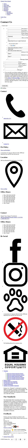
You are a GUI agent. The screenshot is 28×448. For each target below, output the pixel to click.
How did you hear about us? (15, 50)
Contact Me (4, 85)
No (14, 45)
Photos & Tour (7, 6)
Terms (9, 77)
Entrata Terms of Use (9, 436)
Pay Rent (9, 11)
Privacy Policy (16, 77)
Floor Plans (6, 5)
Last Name (25, 30)
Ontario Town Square (6, 1)
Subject (21, 66)
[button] (15, 311)
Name (20, 62)
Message (20, 69)
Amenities (6, 7)
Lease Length (20, 41)
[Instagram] (15, 286)
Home (5, 3)
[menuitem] (15, 3)
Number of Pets (18, 47)
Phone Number (23, 65)
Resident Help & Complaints (10, 381)
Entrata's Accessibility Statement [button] (11, 385)
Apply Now (3, 17)
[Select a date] (8, 39)
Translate (6, 371)
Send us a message (8, 427)
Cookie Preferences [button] (8, 384)
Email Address (22, 63)
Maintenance (10, 13)
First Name (25, 28)
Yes (11, 45)
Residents (6, 10)
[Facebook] (15, 262)
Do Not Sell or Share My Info (11, 383)
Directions (6, 9)
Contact (8, 14)
